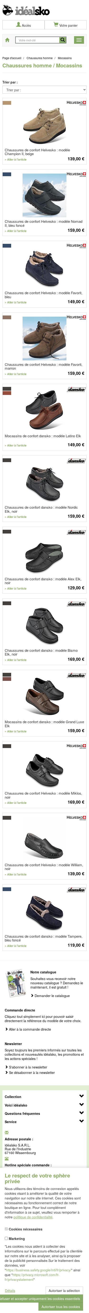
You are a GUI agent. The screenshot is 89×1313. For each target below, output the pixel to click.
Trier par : (10, 82)
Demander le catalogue (52, 996)
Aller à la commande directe (29, 1029)
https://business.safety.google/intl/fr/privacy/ (38, 1270)
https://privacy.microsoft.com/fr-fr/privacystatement (32, 1277)
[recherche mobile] (62, 40)
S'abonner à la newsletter (27, 1067)
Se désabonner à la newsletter (31, 1072)
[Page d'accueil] (44, 8)
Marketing (16, 1238)
